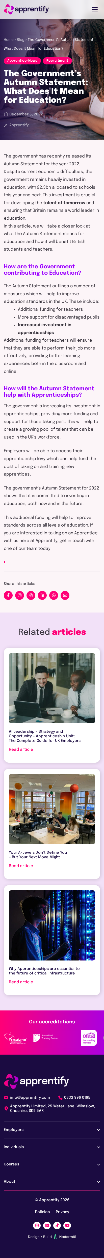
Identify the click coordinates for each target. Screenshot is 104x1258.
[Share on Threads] (31, 595)
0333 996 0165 (77, 1098)
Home (9, 40)
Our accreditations (52, 1022)
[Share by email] (65, 595)
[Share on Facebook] (8, 595)
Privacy (62, 1212)
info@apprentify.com (30, 1098)
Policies (42, 1212)
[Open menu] (94, 9)
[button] (19, 595)
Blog (20, 40)
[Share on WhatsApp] (53, 595)
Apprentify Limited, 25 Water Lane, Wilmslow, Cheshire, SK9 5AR (52, 1108)
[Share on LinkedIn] (42, 595)
